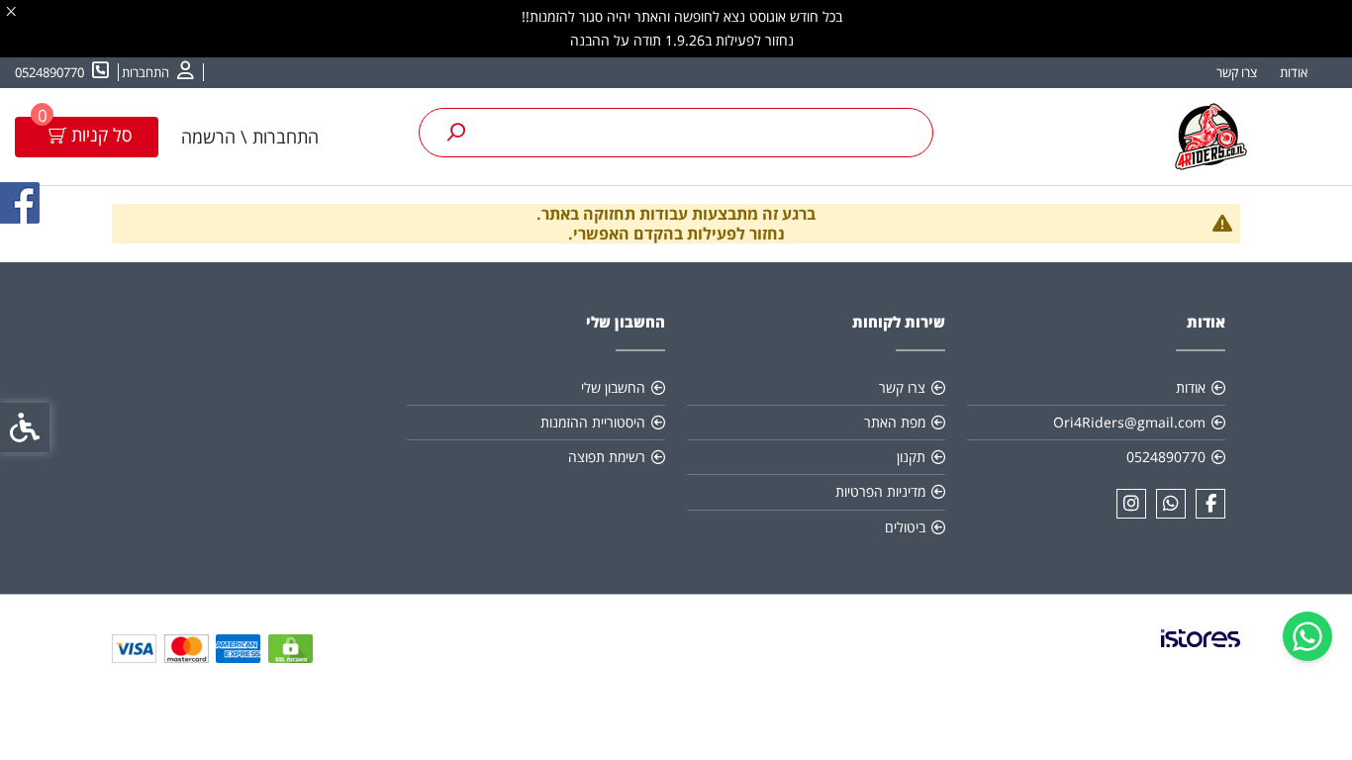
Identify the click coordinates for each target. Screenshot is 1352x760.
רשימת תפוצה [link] (606, 456)
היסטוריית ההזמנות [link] (592, 422)
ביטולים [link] (905, 527)
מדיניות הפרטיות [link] (880, 491)
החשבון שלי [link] (613, 387)
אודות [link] (1293, 72)
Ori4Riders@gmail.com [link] (1129, 422)
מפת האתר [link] (894, 422)
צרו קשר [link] (1236, 72)
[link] (1307, 636)
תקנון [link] (911, 456)
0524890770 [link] (1166, 456)
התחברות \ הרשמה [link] (250, 136)
